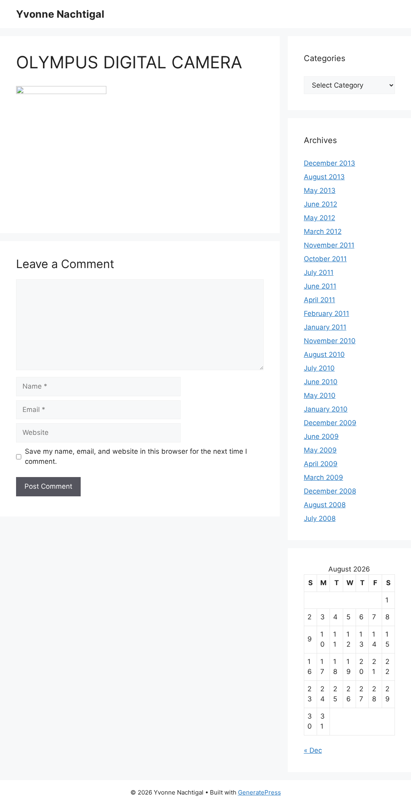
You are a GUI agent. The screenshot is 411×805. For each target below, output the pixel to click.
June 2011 (320, 286)
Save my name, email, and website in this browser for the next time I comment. (136, 456)
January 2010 (326, 409)
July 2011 (319, 272)
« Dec (313, 750)
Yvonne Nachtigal (60, 14)
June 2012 (320, 204)
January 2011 (325, 327)
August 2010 (324, 354)
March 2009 (323, 477)
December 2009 (330, 423)
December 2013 (329, 163)
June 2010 (321, 382)
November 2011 (329, 245)
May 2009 (320, 450)
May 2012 (319, 218)
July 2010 (319, 368)
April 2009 (321, 464)
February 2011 (326, 313)
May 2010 (320, 395)
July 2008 (320, 518)
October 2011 (325, 259)
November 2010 (330, 341)
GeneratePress (259, 792)
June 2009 (321, 436)
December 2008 (330, 491)
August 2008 (325, 505)
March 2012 (323, 231)
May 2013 (320, 190)
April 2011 (319, 300)
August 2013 (324, 177)
